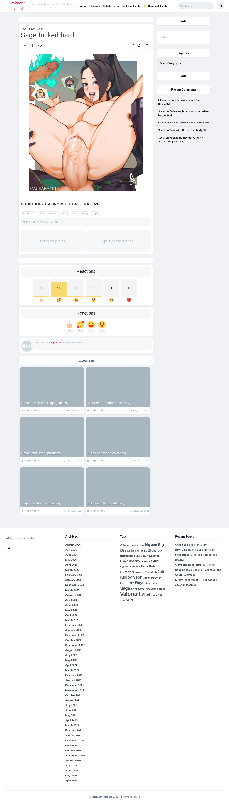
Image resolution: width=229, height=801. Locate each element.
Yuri (129, 600)
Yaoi (160, 594)
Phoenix (156, 577)
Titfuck (161, 589)
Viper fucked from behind (118, 241)
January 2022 (73, 680)
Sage (32, 28)
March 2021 (72, 725)
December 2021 (74, 685)
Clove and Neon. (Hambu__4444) (195, 564)
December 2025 (74, 584)
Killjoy (126, 577)
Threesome (150, 589)
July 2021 (71, 705)
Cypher (124, 566)
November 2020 (74, 745)
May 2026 (71, 559)
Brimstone (126, 555)
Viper (40, 28)
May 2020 (71, 775)
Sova (141, 589)
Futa (42, 213)
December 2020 (74, 740)
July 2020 (71, 765)
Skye (134, 588)
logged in (56, 342)
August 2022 (73, 650)
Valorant (130, 594)
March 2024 (72, 589)
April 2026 (71, 564)
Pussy (123, 583)
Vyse (155, 595)
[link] (147, 45)
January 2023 (73, 630)
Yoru (122, 600)
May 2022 (71, 660)
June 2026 (71, 554)
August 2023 (73, 594)
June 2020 (71, 770)
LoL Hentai (113, 5)
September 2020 (75, 755)
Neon (137, 577)
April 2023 (71, 615)
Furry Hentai (133, 5)
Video (83, 5)
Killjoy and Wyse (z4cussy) (107, 453)
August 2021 (73, 700)
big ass (151, 545)
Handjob (151, 572)
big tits (139, 550)
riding (85, 213)
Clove (124, 561)
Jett (160, 571)
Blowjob (155, 550)
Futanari (53, 213)
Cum (155, 561)
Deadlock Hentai (158, 5)
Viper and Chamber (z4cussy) (109, 403)
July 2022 (71, 655)
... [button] (173, 5)
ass (129, 545)
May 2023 (71, 610)
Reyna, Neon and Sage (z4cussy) (45, 403)
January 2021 (73, 735)
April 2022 (71, 665)
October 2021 (73, 695)
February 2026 (74, 574)
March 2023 (72, 620)
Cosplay (134, 561)
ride (75, 213)
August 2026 (73, 544)
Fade (144, 566)
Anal (123, 544)
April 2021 (71, 720)
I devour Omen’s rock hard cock (189, 122)
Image (96, 5)
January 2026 (73, 579)
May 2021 (71, 715)
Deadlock (134, 566)
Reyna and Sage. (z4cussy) (41, 453)
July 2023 (71, 599)
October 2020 (73, 750)
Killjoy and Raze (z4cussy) (106, 503)
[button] (136, 45)
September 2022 (75, 645)
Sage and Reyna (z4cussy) (40, 503)
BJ (145, 551)
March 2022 (72, 670)
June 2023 (71, 604)
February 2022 (74, 675)
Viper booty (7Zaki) (54, 241)
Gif (143, 572)
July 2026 (71, 549)
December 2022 (74, 635)
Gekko (138, 572)
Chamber (154, 555)
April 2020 (71, 780)
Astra (135, 545)
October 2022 (73, 640)
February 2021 (74, 730)
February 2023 (74, 625)
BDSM (141, 545)
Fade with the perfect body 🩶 (187, 130)
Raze (24, 28)
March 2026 (72, 569)
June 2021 (71, 710)
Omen (146, 577)
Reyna (141, 582)
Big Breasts (28, 213)
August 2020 (73, 760)
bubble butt (141, 555)
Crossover (145, 561)
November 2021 (74, 690)
